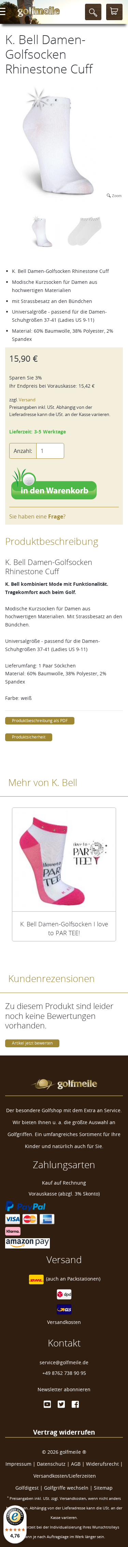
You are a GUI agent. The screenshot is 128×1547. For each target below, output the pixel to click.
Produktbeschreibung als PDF (40, 720)
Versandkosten (64, 1322)
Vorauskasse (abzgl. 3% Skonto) (64, 1193)
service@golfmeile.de (64, 1362)
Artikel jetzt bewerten (32, 1043)
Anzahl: (23, 451)
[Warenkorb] (114, 11)
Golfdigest (27, 1487)
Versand (27, 400)
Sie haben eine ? (37, 516)
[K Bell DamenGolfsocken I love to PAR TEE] (64, 859)
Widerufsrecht (102, 1464)
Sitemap (103, 1487)
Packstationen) (83, 1279)
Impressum (18, 1464)
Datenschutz (51, 1464)
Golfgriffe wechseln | (69, 1487)
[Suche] (93, 11)
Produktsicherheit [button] (28, 737)
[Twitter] (61, 1404)
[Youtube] (47, 1404)
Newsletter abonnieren (64, 1389)
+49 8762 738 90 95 (64, 1373)
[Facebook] (75, 1404)
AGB (76, 1464)
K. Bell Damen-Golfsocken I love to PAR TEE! (64, 928)
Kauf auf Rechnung (64, 1182)
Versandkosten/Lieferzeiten (64, 1476)
